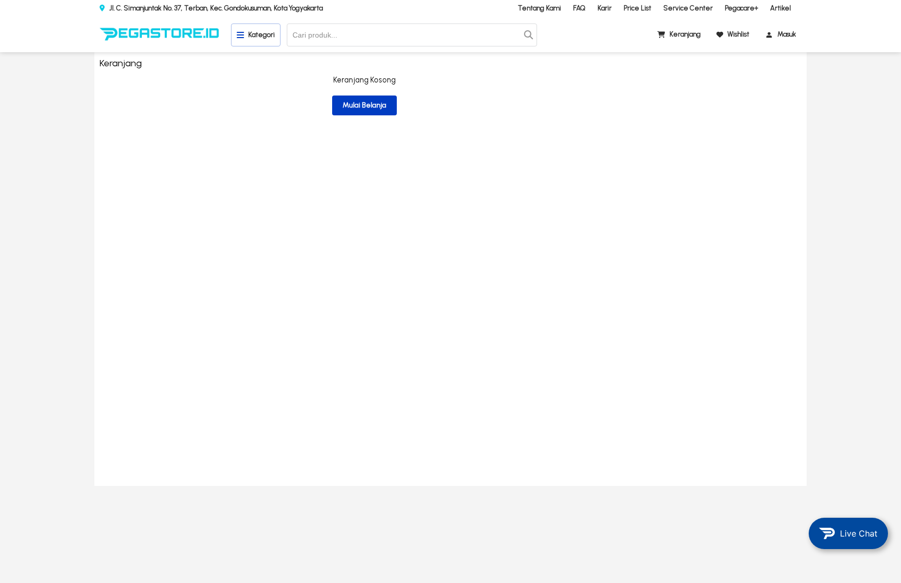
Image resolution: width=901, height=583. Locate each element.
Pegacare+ (741, 8)
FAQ (579, 8)
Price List (637, 8)
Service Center (688, 8)
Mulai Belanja (364, 105)
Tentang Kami (539, 8)
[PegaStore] (160, 35)
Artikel (780, 8)
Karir (605, 8)
